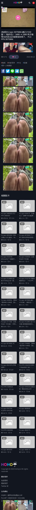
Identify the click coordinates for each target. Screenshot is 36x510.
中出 (19, 63)
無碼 (3, 63)
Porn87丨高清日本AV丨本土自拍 (13, 498)
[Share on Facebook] (3, 71)
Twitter (4, 486)
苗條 (25, 63)
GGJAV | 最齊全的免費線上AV (11, 495)
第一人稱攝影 (7, 65)
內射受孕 (11, 63)
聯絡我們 (4, 483)
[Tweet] (8, 71)
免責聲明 (4, 480)
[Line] (12, 71)
